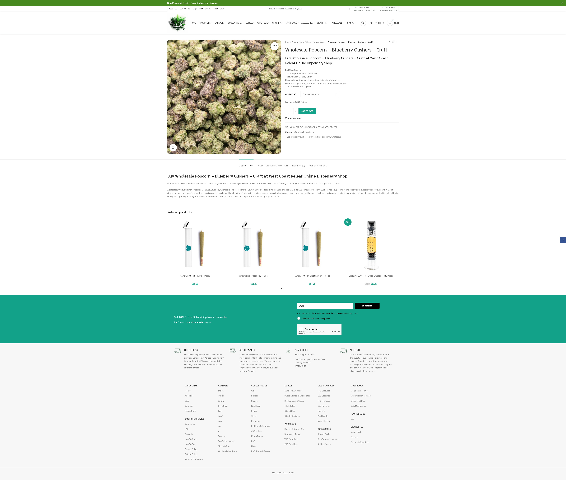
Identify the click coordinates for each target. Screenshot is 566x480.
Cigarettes (357, 426)
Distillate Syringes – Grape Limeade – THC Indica (371, 275)
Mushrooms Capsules (361, 395)
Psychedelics (358, 413)
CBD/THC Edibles (292, 415)
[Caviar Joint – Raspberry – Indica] (254, 245)
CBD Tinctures (324, 405)
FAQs (187, 428)
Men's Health (324, 421)
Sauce (254, 410)
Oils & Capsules (326, 385)
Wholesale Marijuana (314, 41)
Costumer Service (194, 418)
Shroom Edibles (358, 400)
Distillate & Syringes (260, 426)
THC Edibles (289, 405)
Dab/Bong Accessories (328, 439)
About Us (189, 395)
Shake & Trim (224, 446)
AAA (220, 421)
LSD (352, 418)
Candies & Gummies (293, 390)
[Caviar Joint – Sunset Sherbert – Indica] (312, 245)
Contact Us (190, 423)
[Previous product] (390, 42)
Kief (253, 441)
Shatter (254, 400)
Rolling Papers (324, 444)
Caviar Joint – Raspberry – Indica (253, 275)
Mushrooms (357, 385)
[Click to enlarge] (173, 147)
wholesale (336, 136)
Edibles (288, 385)
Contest (189, 405)
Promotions (190, 410)
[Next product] (397, 42)
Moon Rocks (257, 436)
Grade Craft (291, 94)
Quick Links (191, 385)
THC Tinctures (324, 400)
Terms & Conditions (194, 459)
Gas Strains (223, 405)
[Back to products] (393, 42)
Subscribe (367, 305)
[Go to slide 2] (284, 288)
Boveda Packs (324, 434)
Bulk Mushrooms (358, 405)
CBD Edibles (289, 410)
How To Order (191, 439)
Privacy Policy (191, 449)
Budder (254, 395)
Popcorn (222, 436)
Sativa (221, 400)
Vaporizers (290, 423)
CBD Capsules (324, 395)
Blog (187, 400)
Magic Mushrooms (359, 390)
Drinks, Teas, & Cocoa (294, 400)
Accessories (324, 428)
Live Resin (255, 405)
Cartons (354, 437)
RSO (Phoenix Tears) (260, 451)
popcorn (326, 136)
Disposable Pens (292, 434)
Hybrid (221, 395)
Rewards (189, 434)
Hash (253, 446)
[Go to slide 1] (281, 288)
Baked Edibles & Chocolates (297, 395)
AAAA (220, 415)
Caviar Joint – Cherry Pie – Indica (195, 275)
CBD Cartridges (291, 444)
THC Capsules (324, 390)
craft (311, 136)
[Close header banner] (562, 3)
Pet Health (323, 415)
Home (288, 41)
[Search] (362, 23)
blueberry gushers (299, 136)
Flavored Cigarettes (360, 442)
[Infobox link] (365, 9)
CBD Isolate (256, 431)
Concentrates (259, 385)
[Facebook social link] (349, 9)
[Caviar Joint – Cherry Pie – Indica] (195, 245)
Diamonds (255, 421)
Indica (221, 390)
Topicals (321, 410)
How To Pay (190, 444)
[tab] (246, 164)
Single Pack (356, 431)
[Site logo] (177, 22)
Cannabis (298, 41)
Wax (253, 390)
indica (317, 136)
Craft (220, 410)
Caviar (254, 415)
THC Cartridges (291, 439)
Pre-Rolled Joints (226, 441)
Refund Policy (191, 454)
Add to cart (307, 111)
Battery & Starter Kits (294, 428)
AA (219, 426)
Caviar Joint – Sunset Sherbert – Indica (312, 275)
